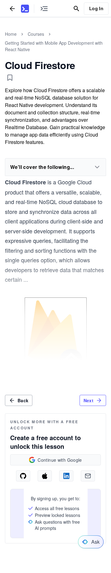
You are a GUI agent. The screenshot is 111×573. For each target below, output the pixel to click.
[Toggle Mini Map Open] (44, 8)
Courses (36, 34)
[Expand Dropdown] (97, 167)
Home (11, 34)
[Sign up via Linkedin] (66, 475)
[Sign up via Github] (23, 475)
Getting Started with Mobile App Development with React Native (54, 46)
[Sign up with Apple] (45, 475)
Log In (96, 8)
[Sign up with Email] (88, 475)
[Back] (12, 8)
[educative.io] (25, 9)
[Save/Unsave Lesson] (10, 78)
